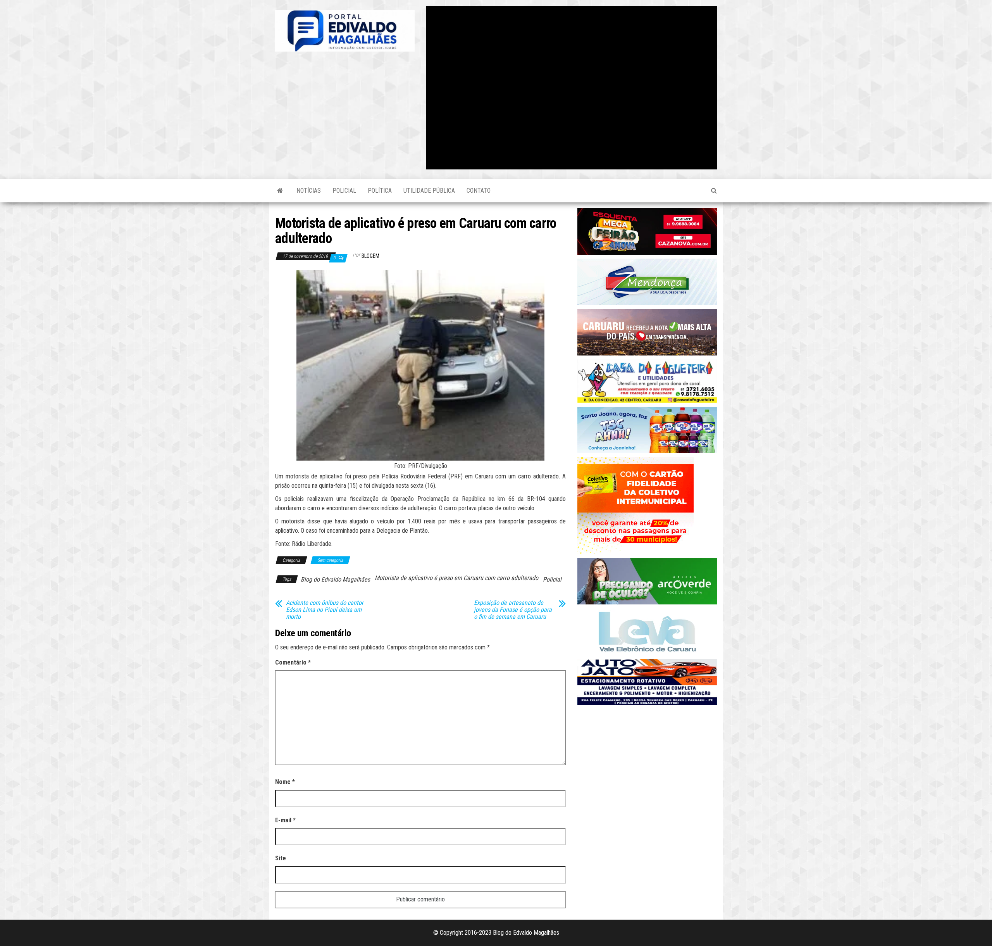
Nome (285, 781)
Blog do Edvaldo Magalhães (335, 579)
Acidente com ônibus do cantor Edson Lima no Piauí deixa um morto (324, 609)
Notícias (308, 190)
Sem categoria (330, 560)
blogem (370, 256)
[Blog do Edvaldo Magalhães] (280, 190)
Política (380, 190)
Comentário (293, 662)
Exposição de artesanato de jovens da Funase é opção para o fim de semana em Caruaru (513, 609)
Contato (479, 190)
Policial (344, 190)
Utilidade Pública (429, 190)
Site (280, 858)
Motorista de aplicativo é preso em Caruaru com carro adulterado (456, 578)
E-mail (285, 820)
